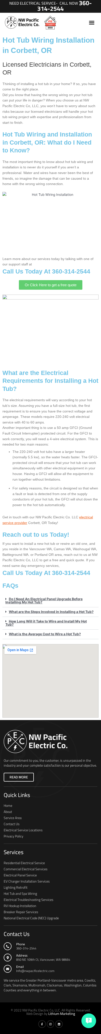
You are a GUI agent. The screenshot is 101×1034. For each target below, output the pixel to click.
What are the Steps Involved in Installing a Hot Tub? (51, 612)
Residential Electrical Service (24, 862)
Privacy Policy (13, 836)
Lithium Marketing (61, 1013)
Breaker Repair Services (21, 911)
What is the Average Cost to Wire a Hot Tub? (45, 634)
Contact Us (12, 824)
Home (8, 805)
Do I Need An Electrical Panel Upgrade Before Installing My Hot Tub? (44, 600)
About (8, 811)
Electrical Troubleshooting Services (28, 899)
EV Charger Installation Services (27, 881)
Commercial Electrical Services (26, 869)
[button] (91, 22)
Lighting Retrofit (15, 887)
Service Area (13, 817)
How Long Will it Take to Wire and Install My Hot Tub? (46, 623)
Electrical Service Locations (23, 830)
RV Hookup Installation (20, 905)
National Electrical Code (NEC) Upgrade (31, 918)
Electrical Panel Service (20, 875)
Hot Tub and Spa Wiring (20, 893)
